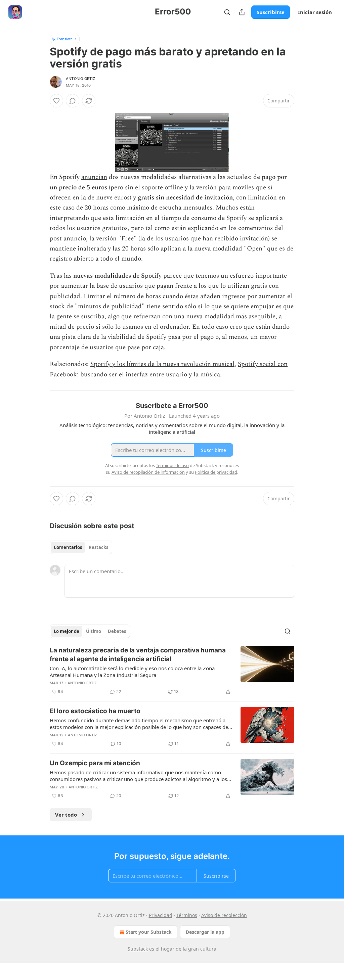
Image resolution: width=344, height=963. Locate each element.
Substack (138, 949)
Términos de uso (172, 465)
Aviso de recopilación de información (148, 472)
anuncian (94, 177)
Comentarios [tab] (68, 547)
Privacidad (160, 915)
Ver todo (66, 814)
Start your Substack (149, 932)
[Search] (227, 12)
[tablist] (81, 547)
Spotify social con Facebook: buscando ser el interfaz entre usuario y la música (169, 369)
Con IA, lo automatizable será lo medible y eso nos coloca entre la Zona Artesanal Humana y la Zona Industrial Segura (132, 671)
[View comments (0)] (72, 100)
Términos (186, 915)
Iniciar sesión (315, 12)
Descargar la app (205, 932)
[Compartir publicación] (242, 12)
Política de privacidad (216, 472)
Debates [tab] (117, 631)
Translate (65, 38)
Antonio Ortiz (80, 78)
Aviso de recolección (224, 915)
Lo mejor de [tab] (66, 631)
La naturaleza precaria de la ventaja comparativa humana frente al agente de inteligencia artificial (138, 654)
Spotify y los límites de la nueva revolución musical (162, 364)
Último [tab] (93, 631)
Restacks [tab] (98, 547)
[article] (172, 670)
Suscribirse (271, 12)
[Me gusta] (56, 100)
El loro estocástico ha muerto (95, 711)
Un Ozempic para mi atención (95, 763)
